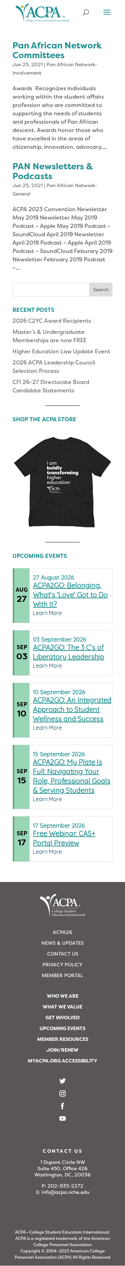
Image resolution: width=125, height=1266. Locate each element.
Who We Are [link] (62, 996)
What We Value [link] (62, 1007)
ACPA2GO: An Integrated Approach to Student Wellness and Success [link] (72, 709)
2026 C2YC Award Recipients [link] (51, 320)
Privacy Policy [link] (62, 964)
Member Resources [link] (62, 1039)
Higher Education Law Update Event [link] (61, 351)
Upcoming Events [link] (62, 1028)
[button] (106, 16)
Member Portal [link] (62, 975)
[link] (42, 15)
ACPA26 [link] (62, 932)
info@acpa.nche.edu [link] (65, 1192)
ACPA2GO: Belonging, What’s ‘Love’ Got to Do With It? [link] (70, 594)
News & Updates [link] (62, 943)
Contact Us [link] (62, 954)
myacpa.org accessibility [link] (62, 1061)
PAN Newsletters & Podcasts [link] (52, 171)
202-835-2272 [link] (65, 1186)
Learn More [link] (47, 612)
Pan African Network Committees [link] (57, 50)
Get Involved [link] (62, 1017)
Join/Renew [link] (62, 1050)
